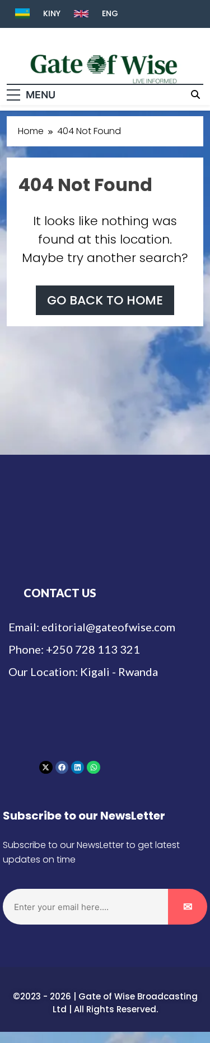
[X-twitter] (45, 767)
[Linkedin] (77, 767)
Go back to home (105, 300)
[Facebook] (61, 767)
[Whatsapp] (93, 767)
